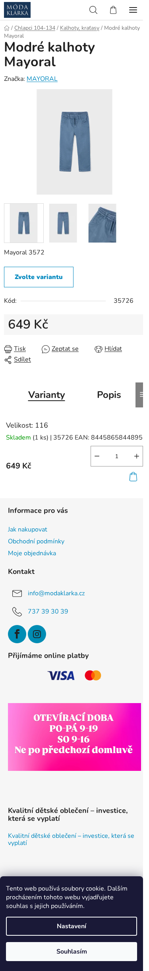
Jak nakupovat (27, 529)
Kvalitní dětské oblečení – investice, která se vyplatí (71, 840)
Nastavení (71, 926)
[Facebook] (17, 634)
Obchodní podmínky (36, 541)
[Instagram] (37, 634)
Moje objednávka (32, 553)
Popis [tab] (109, 394)
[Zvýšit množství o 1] (137, 456)
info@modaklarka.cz (56, 593)
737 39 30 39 (48, 611)
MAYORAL (42, 79)
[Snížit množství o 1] (97, 456)
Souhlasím (71, 951)
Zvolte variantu (39, 277)
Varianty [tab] (46, 394)
